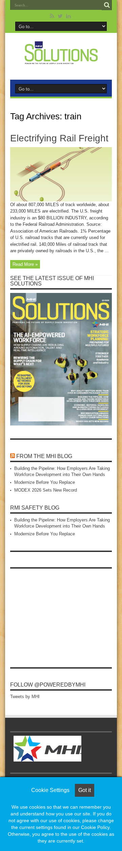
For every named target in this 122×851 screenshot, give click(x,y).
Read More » (25, 264)
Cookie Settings (50, 790)
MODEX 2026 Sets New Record (45, 490)
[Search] (107, 5)
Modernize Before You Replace (44, 482)
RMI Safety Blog (34, 508)
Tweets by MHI (25, 696)
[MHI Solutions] (61, 60)
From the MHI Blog (44, 456)
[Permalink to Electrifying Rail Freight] (61, 199)
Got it (84, 790)
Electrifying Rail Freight (59, 138)
